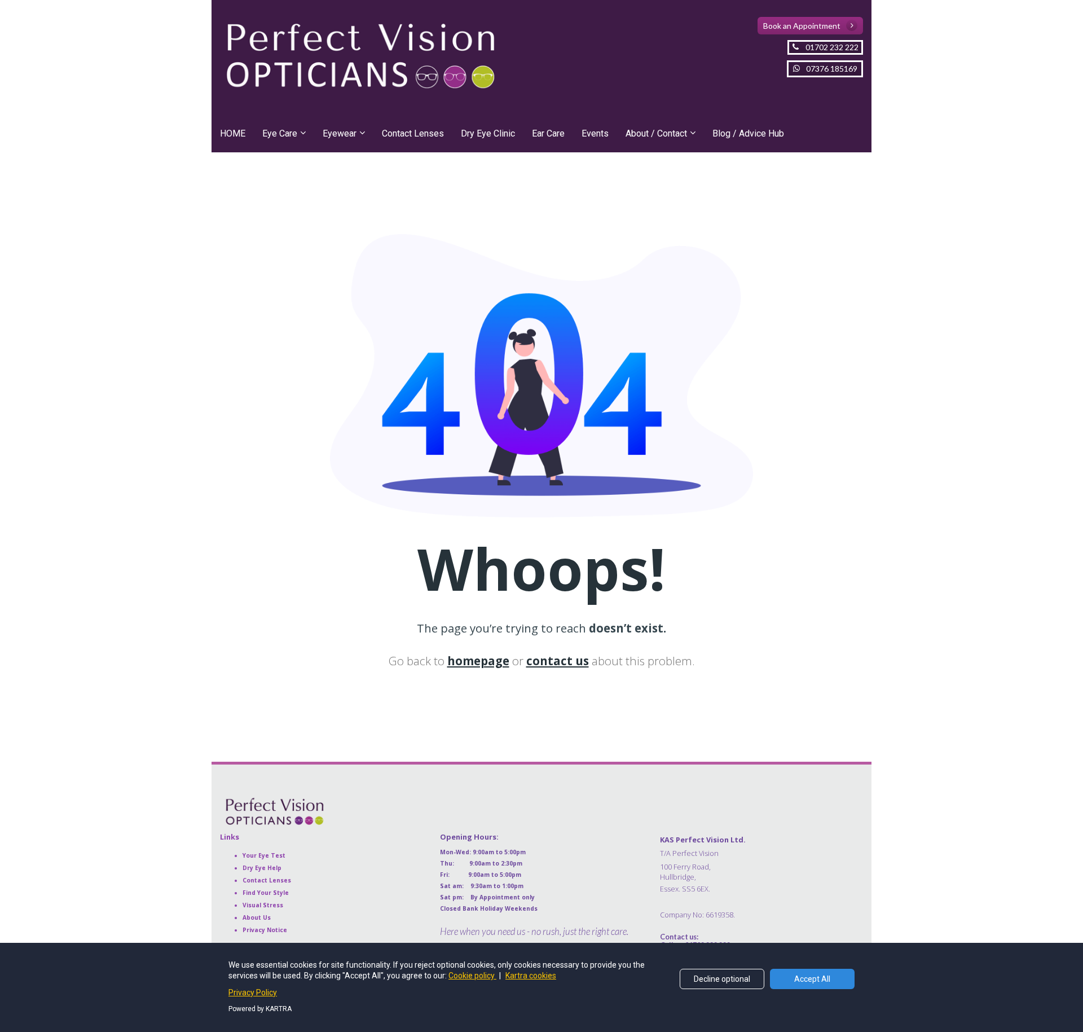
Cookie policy (472, 975)
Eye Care (279, 133)
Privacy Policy (252, 992)
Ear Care (548, 133)
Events (595, 133)
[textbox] (761, 876)
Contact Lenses (413, 133)
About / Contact (656, 133)
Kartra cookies (530, 975)
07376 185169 (831, 68)
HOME (232, 133)
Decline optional (722, 978)
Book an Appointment (801, 25)
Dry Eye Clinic (488, 133)
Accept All (812, 978)
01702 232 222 (832, 47)
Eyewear (339, 133)
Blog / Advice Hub (748, 133)
